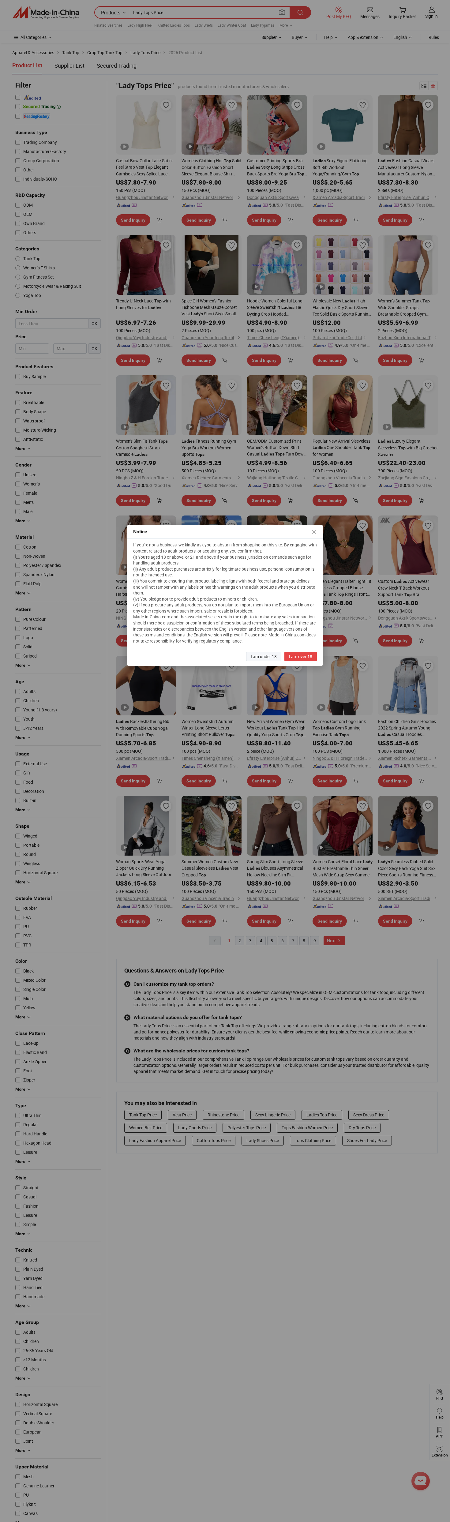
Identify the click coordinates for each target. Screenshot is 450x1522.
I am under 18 (264, 656)
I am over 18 (300, 656)
